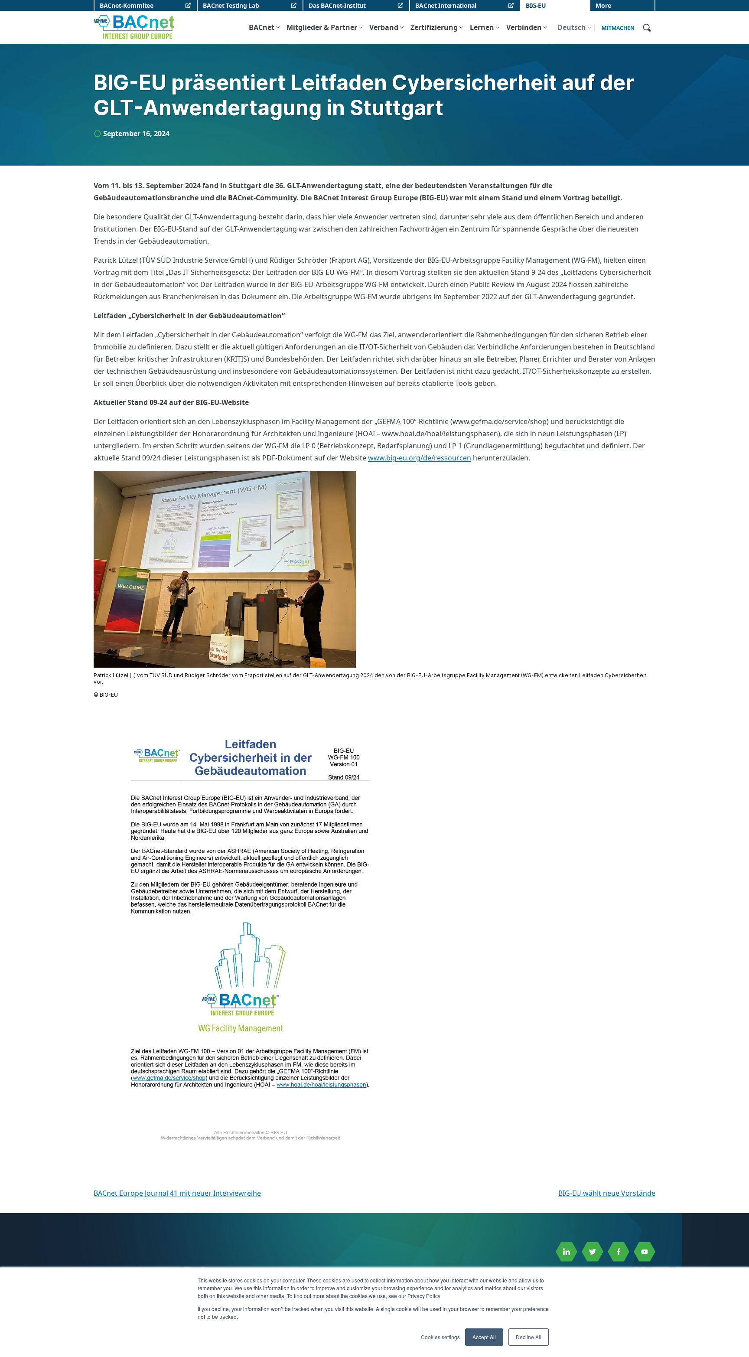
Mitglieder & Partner (322, 27)
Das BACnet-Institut (337, 5)
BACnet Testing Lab (231, 5)
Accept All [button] (484, 1337)
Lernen (482, 27)
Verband (383, 27)
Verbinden (524, 27)
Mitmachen (618, 28)
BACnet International (445, 5)
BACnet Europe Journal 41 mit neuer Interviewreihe (177, 1193)
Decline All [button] (528, 1337)
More (603, 5)
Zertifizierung (434, 27)
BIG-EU (536, 5)
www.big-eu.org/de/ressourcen (419, 458)
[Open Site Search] (647, 27)
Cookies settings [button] (440, 1337)
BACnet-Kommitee (126, 5)
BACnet (261, 27)
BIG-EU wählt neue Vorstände (606, 1193)
